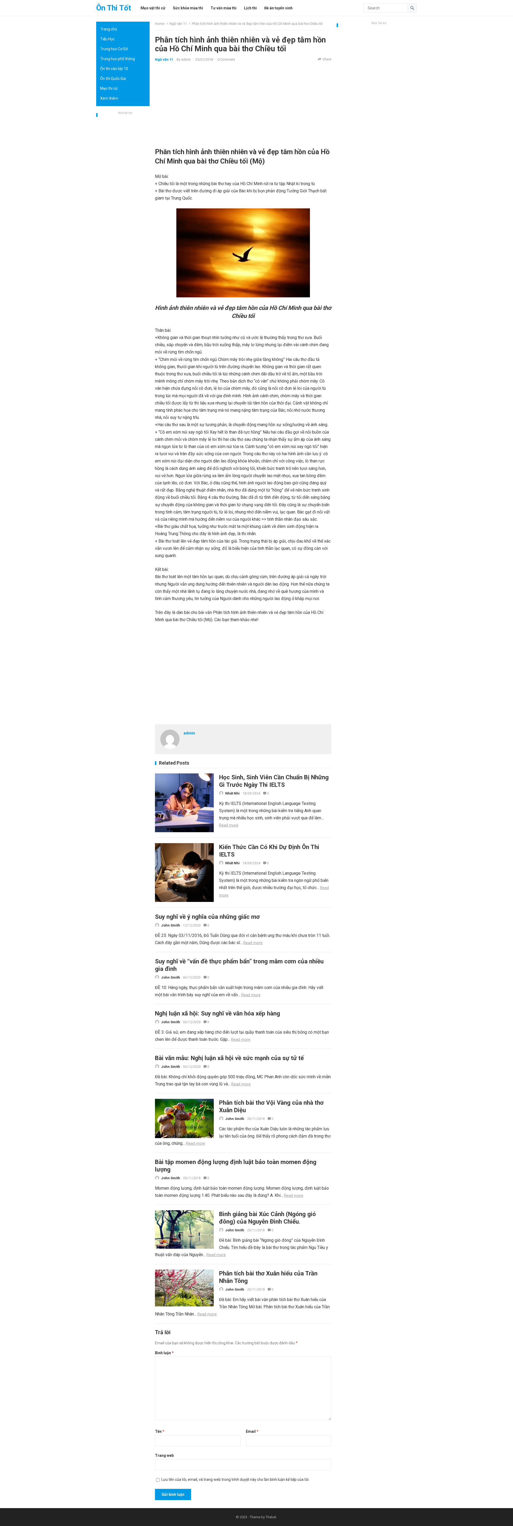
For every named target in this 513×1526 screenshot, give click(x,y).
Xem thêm (109, 98)
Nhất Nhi (232, 793)
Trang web (164, 1455)
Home (159, 24)
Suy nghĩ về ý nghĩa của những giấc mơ (207, 916)
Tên (159, 1431)
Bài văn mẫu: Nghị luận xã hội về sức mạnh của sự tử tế (229, 1057)
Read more (228, 825)
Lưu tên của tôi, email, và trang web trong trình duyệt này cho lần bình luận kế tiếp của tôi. (235, 1479)
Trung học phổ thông (117, 59)
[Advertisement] (123, 196)
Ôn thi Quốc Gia (113, 78)
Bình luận (164, 1353)
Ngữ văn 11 (178, 24)
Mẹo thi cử (109, 88)
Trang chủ (108, 29)
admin (186, 59)
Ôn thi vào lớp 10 (114, 69)
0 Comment (226, 59)
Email (252, 1431)
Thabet (271, 1517)
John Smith (170, 925)
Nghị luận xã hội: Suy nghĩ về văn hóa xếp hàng (217, 1013)
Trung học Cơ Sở (114, 49)
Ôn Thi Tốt (113, 7)
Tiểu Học (107, 39)
